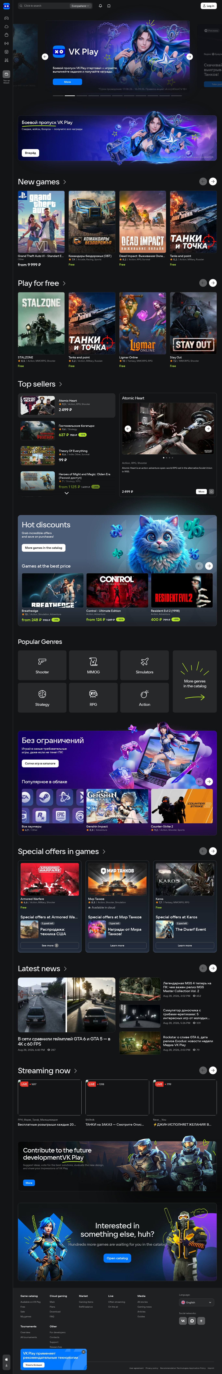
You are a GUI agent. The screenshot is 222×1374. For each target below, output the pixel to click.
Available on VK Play (30, 1301)
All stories (142, 1301)
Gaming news (144, 1306)
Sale (22, 1311)
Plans (52, 1306)
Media (141, 1296)
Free (22, 1306)
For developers (57, 1332)
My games (25, 1316)
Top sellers (36, 384)
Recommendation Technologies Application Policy (183, 1368)
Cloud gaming (58, 1296)
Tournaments (28, 1326)
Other (53, 1326)
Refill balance (86, 1306)
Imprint (211, 1368)
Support (54, 1342)
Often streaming (116, 1301)
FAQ (52, 1316)
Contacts (54, 1337)
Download (55, 1311)
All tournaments (28, 1337)
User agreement (136, 1368)
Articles (141, 1311)
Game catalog (29, 1296)
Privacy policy (152, 1368)
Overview (25, 1332)
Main (52, 1301)
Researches (56, 1346)
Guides (141, 1316)
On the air (113, 1306)
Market (83, 1296)
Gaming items (86, 1301)
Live (110, 1296)
